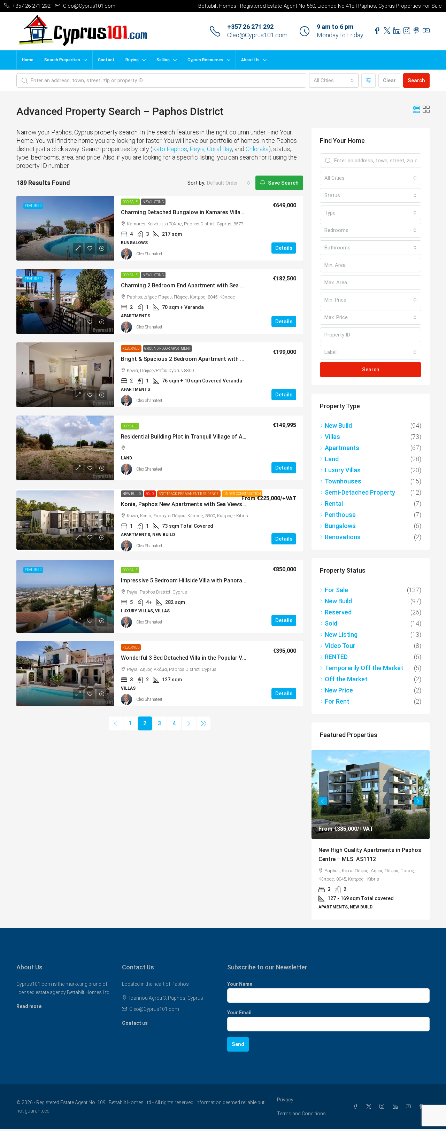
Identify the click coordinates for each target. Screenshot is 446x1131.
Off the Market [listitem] (346, 679)
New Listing (153, 202)
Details (283, 248)
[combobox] (334, 80)
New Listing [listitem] (341, 634)
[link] (65, 228)
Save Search (283, 183)
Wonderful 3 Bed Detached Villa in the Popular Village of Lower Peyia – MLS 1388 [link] (224, 657)
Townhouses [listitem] (343, 481)
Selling (163, 59)
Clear (389, 80)
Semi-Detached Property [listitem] (360, 492)
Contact (106, 59)
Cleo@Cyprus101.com (257, 35)
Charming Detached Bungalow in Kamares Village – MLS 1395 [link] (199, 212)
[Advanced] (368, 80)
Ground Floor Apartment (167, 348)
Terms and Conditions (301, 1113)
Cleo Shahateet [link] (149, 253)
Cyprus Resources (205, 59)
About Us (250, 59)
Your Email (239, 1012)
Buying (132, 59)
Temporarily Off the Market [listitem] (364, 668)
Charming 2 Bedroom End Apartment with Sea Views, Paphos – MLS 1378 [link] (215, 285)
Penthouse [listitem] (340, 514)
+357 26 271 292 (250, 26)
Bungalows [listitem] (340, 525)
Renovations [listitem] (343, 537)
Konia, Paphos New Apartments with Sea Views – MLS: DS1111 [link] (201, 504)
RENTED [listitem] (336, 656)
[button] (416, 110)
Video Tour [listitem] (340, 645)
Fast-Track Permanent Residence (189, 494)
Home (27, 59)
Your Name (239, 984)
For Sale (130, 202)
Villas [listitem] (332, 436)
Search (416, 80)
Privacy (285, 1099)
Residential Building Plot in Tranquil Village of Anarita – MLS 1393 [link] (205, 436)
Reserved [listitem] (338, 612)
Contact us (135, 1023)
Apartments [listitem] (342, 447)
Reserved (131, 348)
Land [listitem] (332, 459)
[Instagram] (383, 1106)
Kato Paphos (169, 149)
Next (418, 801)
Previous (322, 801)
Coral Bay (219, 149)
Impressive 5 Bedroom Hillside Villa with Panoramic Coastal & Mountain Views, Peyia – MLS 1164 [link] (245, 580)
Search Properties (62, 59)
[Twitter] (370, 1106)
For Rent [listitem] (337, 701)
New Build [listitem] (338, 425)
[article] (371, 835)
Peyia (197, 149)
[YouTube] (410, 1106)
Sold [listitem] (331, 623)
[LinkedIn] (396, 1106)
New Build (131, 494)
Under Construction (242, 494)
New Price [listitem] (339, 690)
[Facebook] (357, 1106)
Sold (150, 494)
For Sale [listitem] (336, 590)
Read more (28, 1006)
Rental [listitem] (334, 503)
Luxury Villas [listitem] (343, 470)
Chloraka (257, 149)
